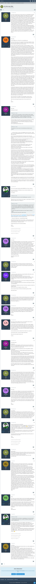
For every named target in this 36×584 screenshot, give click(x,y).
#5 (34, 238)
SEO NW (25, 582)
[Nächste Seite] (3, 9)
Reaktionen (3, 45)
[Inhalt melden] (33, 34)
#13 (34, 387)
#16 (34, 449)
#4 (34, 186)
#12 (34, 370)
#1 (34, 12)
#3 (34, 106)
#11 (34, 340)
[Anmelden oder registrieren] (33, 1)
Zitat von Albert (15, 516)
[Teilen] (35, 9)
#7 (34, 272)
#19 (34, 514)
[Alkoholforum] (2, 1)
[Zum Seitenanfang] (35, 583)
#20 (34, 543)
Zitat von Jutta (15, 195)
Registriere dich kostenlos (21, 570)
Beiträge (3, 46)
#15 (34, 422)
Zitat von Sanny (15, 203)
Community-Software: (15, 582)
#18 (34, 494)
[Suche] (30, 1)
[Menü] (35, 1)
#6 (34, 261)
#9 (34, 305)
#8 (34, 295)
